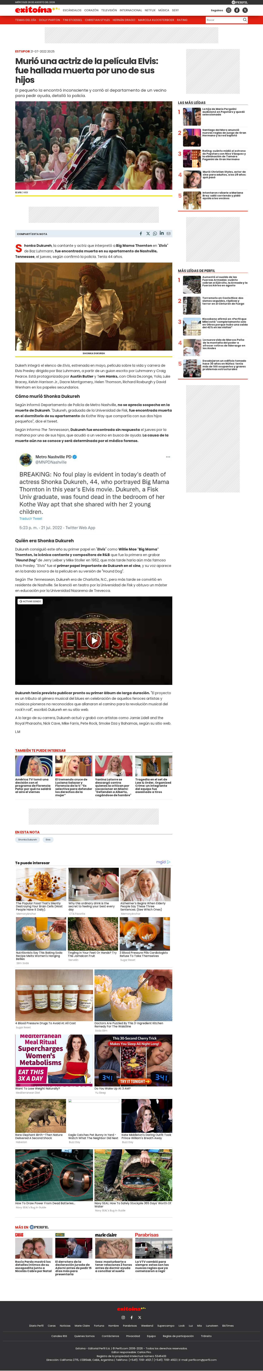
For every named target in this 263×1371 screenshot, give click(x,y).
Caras (52, 1326)
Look (182, 1326)
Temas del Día (25, 20)
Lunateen (212, 1326)
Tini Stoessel (72, 20)
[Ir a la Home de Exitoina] (37, 10)
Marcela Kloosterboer (156, 20)
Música (163, 10)
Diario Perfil (36, 1326)
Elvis (48, 839)
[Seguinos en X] (245, 10)
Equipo (151, 1336)
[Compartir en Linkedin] (162, 233)
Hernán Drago (124, 20)
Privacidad (133, 1336)
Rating (182, 20)
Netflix (150, 10)
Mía (199, 1326)
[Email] (169, 234)
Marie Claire (82, 1326)
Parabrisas (130, 1326)
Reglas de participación (178, 1336)
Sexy (175, 10)
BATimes (228, 1326)
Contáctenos (110, 1336)
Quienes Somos (84, 1336)
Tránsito (206, 1336)
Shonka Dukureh (27, 839)
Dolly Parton (49, 20)
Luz (191, 1326)
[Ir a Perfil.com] (240, 3)
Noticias (65, 1326)
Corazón (91, 10)
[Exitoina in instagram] (228, 10)
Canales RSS (59, 1336)
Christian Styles (97, 20)
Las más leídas (192, 102)
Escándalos (72, 10)
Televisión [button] (109, 10)
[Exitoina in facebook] (237, 10)
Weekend (147, 1326)
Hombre (113, 1326)
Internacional (131, 10)
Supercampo (165, 1326)
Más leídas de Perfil (196, 270)
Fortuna (99, 1326)
